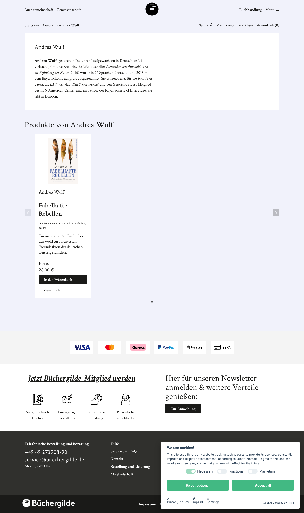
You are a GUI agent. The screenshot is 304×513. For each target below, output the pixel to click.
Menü (269, 9)
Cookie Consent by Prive (278, 502)
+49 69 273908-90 (46, 452)
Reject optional (197, 485)
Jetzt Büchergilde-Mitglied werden (81, 378)
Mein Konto (225, 25)
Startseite (32, 25)
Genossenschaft (69, 9)
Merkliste (245, 25)
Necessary (205, 471)
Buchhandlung (250, 9)
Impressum (147, 504)
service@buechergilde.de (54, 459)
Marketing (267, 471)
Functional (236, 471)
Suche (203, 25)
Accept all (263, 485)
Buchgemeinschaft (39, 9)
